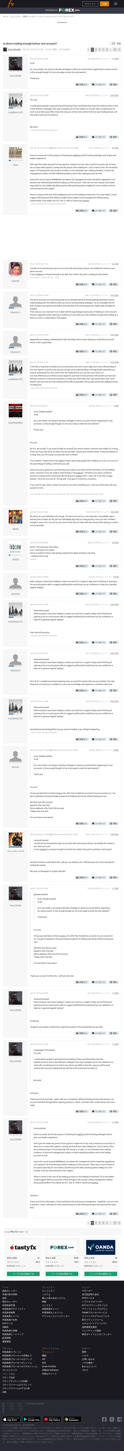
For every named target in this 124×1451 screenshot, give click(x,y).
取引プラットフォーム (92, 1320)
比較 (4, 1392)
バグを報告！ (88, 1363)
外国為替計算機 (9, 1330)
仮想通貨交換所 (89, 1327)
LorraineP (15, 281)
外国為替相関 (8, 1312)
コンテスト (47, 1305)
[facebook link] (104, 1419)
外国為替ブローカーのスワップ (17, 1359)
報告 (115, 84)
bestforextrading (15, 422)
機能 (44, 1355)
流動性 (5, 1327)
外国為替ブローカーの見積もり (17, 1355)
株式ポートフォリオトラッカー (97, 1334)
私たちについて (89, 1366)
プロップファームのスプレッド (17, 1384)
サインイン (90, 4)
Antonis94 (15, 594)
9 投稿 (116, 577)
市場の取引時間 (9, 1294)
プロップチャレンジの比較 (15, 1381)
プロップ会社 (8, 1377)
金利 (4, 1298)
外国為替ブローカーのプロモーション (20, 1366)
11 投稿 (115, 59)
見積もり (83, 84)
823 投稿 (115, 512)
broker (59, 793)
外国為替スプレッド (11, 1352)
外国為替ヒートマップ (12, 1334)
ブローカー (87, 1291)
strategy (39, 274)
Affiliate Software (50, 1370)
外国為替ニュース (10, 1316)
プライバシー (11, 1406)
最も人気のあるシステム (53, 1298)
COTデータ (7, 1323)
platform (77, 155)
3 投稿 (116, 750)
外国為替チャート (50, 1309)
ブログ (85, 1370)
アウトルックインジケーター (56, 1316)
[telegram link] (119, 1419)
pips (110, 476)
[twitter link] (112, 1419)
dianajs (15, 529)
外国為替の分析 (9, 1320)
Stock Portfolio (49, 1366)
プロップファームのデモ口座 (16, 1388)
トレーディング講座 (91, 1330)
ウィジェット (48, 1352)
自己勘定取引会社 (90, 1294)
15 (115, 49)
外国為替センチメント (52, 1312)
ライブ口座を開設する (23, 1274)
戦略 (44, 1301)
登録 (104, 4)
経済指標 (6, 1338)
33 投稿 (115, 264)
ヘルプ (85, 1355)
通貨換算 (6, 1341)
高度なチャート (49, 1373)
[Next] (119, 50)
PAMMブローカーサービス (94, 1312)
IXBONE (15, 559)
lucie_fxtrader (14, 49)
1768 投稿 (114, 834)
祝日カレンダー (9, 1301)
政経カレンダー (9, 1291)
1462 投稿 (114, 295)
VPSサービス (88, 1298)
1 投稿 (116, 406)
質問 (84, 1352)
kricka (15, 165)
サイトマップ (20, 1406)
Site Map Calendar (35, 1403)
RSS (44, 1363)
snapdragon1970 (15, 112)
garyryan (15, 767)
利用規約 (3, 1407)
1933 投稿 (114, 95)
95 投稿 (115, 542)
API (43, 1359)
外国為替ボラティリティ (14, 1309)
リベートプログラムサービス (95, 1316)
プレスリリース (9, 1370)
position (85, 201)
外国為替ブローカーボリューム (17, 1363)
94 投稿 (115, 148)
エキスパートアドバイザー (94, 1323)
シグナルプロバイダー (92, 1301)
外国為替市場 (8, 1305)
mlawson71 (15, 312)
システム (46, 1294)
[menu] (116, 4)
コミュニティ (48, 1291)
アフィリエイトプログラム (94, 1309)
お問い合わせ (88, 1359)
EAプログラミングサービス (95, 1305)
